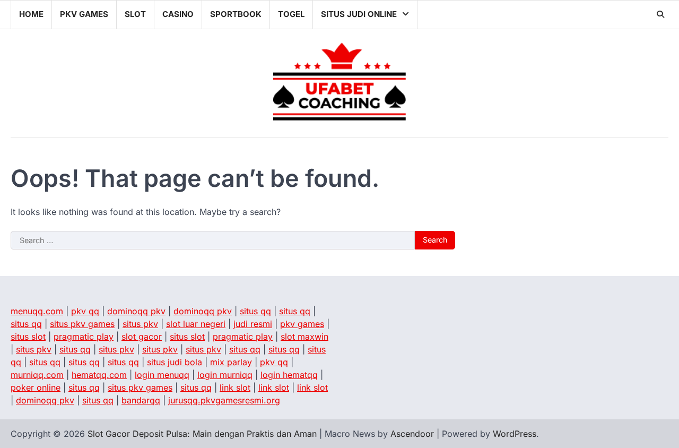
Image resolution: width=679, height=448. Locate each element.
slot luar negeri (195, 323)
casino (178, 14)
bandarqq (140, 400)
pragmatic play (84, 336)
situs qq (255, 311)
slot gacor (141, 336)
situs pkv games (82, 323)
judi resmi (252, 323)
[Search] (660, 14)
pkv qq (85, 311)
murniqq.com (37, 374)
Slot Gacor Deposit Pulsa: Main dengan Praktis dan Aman (202, 433)
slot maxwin (304, 336)
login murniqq (225, 374)
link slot (235, 387)
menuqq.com (37, 311)
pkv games (84, 14)
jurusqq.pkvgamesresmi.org (224, 400)
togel (291, 14)
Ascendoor (412, 433)
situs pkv (140, 323)
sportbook (236, 14)
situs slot (28, 336)
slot (135, 14)
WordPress (514, 433)
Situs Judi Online (359, 14)
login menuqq (162, 374)
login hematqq (289, 374)
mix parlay (231, 362)
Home (31, 14)
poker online (35, 387)
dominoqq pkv (136, 311)
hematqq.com (99, 374)
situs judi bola (174, 362)
